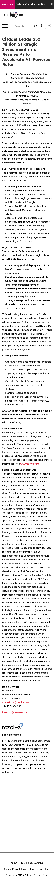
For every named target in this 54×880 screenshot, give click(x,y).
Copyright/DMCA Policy (18, 875)
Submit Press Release (15, 869)
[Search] (35, 26)
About (14, 862)
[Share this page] (50, 26)
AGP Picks (7, 4)
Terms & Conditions (40, 869)
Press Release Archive (31, 862)
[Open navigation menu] (5, 26)
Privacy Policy (41, 875)
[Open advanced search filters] (42, 26)
